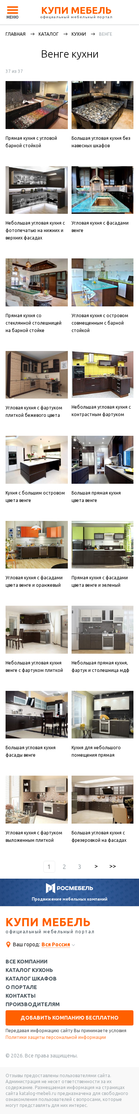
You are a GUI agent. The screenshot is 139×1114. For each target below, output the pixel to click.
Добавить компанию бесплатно (69, 1018)
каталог (49, 34)
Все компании (26, 962)
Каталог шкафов (31, 979)
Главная (16, 34)
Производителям (33, 1004)
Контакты (21, 996)
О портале (21, 987)
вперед (96, 866)
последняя (112, 866)
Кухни (79, 34)
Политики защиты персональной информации (56, 1037)
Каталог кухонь (29, 970)
